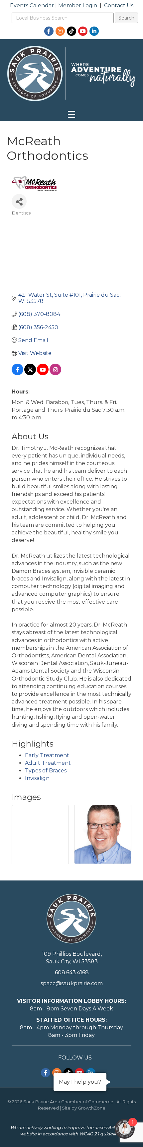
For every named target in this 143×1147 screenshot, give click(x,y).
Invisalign (37, 778)
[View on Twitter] (30, 373)
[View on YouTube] (43, 373)
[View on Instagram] (55, 373)
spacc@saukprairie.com (72, 983)
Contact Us (118, 5)
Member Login (77, 5)
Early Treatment (47, 755)
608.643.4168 (72, 972)
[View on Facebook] (17, 373)
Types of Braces (46, 770)
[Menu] (71, 114)
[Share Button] (19, 201)
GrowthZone (91, 1108)
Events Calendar (32, 5)
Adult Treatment (48, 763)
